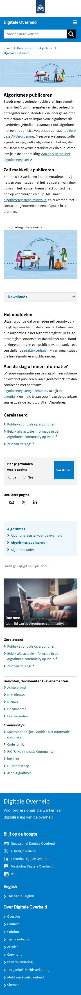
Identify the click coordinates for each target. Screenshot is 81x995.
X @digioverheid (23, 851)
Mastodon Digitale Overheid (32, 866)
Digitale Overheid (20, 22)
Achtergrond (16, 688)
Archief (12, 947)
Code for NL (15, 744)
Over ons (13, 916)
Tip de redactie (18, 939)
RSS (13, 874)
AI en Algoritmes (19, 773)
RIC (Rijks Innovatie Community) (30, 752)
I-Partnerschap (18, 766)
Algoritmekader (22, 550)
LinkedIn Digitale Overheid (30, 859)
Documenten (17, 709)
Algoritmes (16, 529)
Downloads (33, 298)
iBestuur (13, 759)
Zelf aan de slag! (22, 444)
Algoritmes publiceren (28, 543)
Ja (14, 477)
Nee (30, 477)
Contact (13, 924)
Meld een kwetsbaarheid (25, 977)
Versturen (64, 470)
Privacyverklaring (20, 962)
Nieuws (12, 702)
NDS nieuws (16, 695)
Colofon (13, 932)
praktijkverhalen (38, 351)
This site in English (20, 896)
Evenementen (17, 716)
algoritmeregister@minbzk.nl (25, 200)
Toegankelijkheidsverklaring (28, 970)
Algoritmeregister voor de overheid (36, 536)
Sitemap (13, 985)
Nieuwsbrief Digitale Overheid (33, 844)
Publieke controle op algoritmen (31, 424)
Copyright (14, 954)
